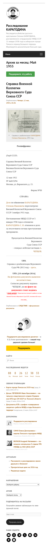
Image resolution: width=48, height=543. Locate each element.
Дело (8, 202)
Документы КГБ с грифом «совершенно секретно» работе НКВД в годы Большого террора (23, 407)
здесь (33, 267)
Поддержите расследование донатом (22, 337)
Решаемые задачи (18, 471)
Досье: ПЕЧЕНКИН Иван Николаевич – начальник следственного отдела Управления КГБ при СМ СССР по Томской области (23, 396)
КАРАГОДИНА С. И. (15, 225)
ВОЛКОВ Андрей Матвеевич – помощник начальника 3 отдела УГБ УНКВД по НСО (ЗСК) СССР (27, 444)
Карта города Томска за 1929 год (20, 387)
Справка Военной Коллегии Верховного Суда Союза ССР (19, 89)
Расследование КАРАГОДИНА (17, 27)
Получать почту (15, 522)
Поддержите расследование (25, 421)
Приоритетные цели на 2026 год (24, 467)
